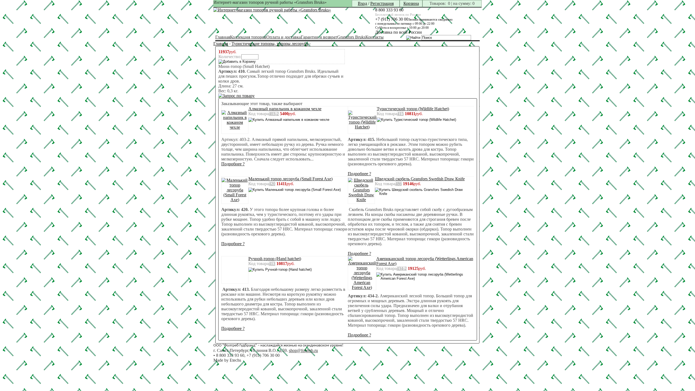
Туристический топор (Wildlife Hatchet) (413, 108)
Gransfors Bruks (351, 37)
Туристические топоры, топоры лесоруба (270, 43)
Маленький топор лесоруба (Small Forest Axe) (290, 178)
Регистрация (382, 3)
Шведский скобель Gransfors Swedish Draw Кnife (420, 178)
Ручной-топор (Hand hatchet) (274, 258)
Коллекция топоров (248, 37)
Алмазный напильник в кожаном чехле (284, 108)
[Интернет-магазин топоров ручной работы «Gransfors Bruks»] (272, 10)
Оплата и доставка (283, 37)
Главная (222, 37)
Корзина (411, 3)
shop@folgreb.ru (303, 350)
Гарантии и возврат (319, 37)
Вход (362, 3)
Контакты (374, 37)
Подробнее (233, 164)
